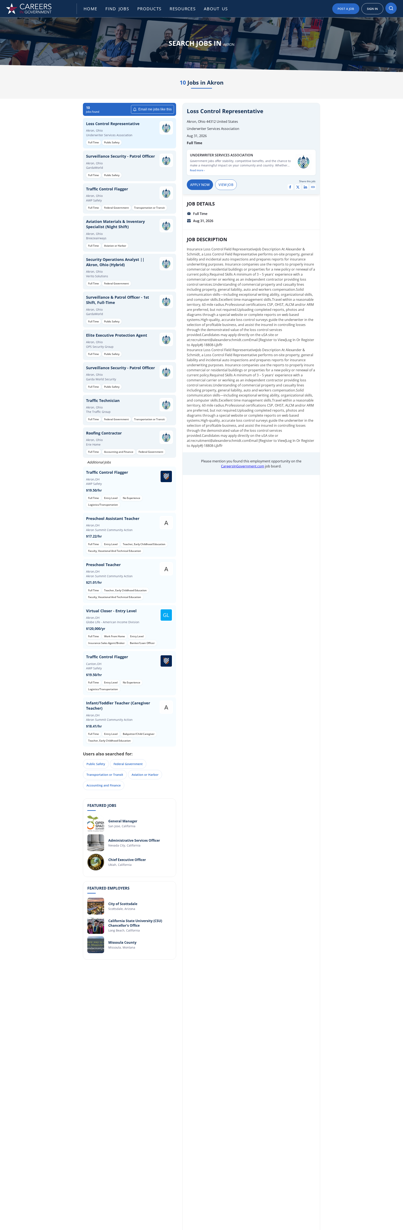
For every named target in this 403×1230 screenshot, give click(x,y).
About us (216, 9)
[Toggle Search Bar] (391, 8)
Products (149, 9)
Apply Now (200, 184)
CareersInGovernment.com (242, 466)
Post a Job (346, 9)
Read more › (197, 170)
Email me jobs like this (155, 109)
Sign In (372, 9)
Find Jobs (117, 9)
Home (90, 9)
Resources (183, 9)
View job (226, 184)
